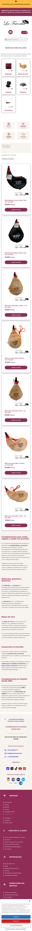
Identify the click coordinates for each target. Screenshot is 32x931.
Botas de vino (23, 74)
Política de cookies (10, 929)
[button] (29, 901)
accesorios (24, 545)
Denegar (16, 921)
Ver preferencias (16, 925)
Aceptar (16, 917)
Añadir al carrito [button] (16, 209)
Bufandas (8, 74)
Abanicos (23, 92)
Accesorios (8, 110)
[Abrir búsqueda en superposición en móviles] (16, 39)
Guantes (8, 92)
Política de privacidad (20, 929)
